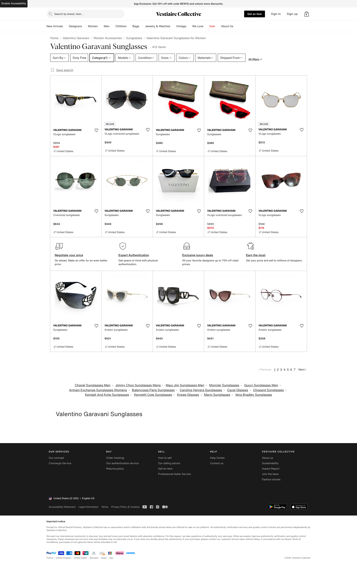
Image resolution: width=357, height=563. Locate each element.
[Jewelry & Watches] (173, 26)
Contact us (216, 463)
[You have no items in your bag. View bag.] (306, 14)
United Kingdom (63, 557)
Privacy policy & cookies (125, 507)
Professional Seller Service (174, 474)
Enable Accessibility (13, 3)
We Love (197, 26)
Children (121, 26)
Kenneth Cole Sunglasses (153, 394)
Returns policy (115, 469)
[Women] (100, 26)
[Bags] (142, 26)
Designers (75, 26)
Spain (104, 557)
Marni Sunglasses (217, 394)
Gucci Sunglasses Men (261, 385)
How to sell (164, 458)
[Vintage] (189, 26)
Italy (111, 557)
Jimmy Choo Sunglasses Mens (138, 385)
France (49, 557)
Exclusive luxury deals (197, 255)
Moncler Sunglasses (224, 385)
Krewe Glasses (188, 394)
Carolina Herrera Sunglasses (201, 390)
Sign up (292, 14)
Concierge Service (60, 463)
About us (267, 458)
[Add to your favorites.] (96, 130)
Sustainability (270, 463)
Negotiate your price (69, 255)
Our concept (56, 458)
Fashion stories (271, 479)
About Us (227, 26)
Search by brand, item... (68, 14)
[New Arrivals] (65, 26)
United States (80, 557)
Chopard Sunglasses (268, 390)
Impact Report (270, 469)
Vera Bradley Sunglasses (253, 394)
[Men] (112, 26)
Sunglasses (134, 38)
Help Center (217, 458)
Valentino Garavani (76, 38)
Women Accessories (108, 38)
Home (54, 38)
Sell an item (254, 14)
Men (107, 26)
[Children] (129, 26)
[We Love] (206, 26)
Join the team (270, 474)
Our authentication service (122, 463)
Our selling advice (169, 463)
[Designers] (84, 26)
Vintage (181, 26)
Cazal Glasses (237, 390)
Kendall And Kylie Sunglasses (107, 394)
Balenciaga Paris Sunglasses (153, 390)
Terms (104, 507)
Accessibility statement (62, 507)
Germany (94, 557)
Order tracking (115, 458)
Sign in (276, 14)
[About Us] (236, 26)
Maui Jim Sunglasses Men (185, 385)
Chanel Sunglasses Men (92, 385)
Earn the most (256, 255)
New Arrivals (54, 26)
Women (93, 26)
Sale (212, 26)
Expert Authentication (133, 255)
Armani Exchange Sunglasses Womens (98, 390)
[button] (306, 14)
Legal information (88, 507)
